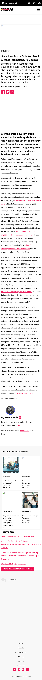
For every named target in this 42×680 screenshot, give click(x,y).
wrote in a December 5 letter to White (16, 292)
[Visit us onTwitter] (14, 669)
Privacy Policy (21, 666)
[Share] (3, 92)
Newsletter (21, 648)
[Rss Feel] (27, 669)
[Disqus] (21, 609)
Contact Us (21, 661)
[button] (9, 3)
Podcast (21, 643)
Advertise (21, 657)
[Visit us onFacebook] (19, 669)
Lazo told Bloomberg (24, 393)
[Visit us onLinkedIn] (23, 669)
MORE (18, 425)
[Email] (20, 417)
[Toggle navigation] (2, 13)
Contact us (24, 431)
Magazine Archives (21, 652)
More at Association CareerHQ (18, 568)
